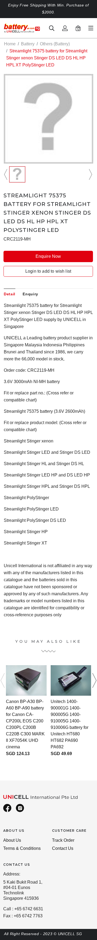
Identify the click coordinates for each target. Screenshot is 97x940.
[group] (17, 174)
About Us (12, 840)
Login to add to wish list (48, 271)
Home (10, 44)
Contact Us (62, 848)
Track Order (63, 840)
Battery (27, 44)
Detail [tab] (9, 294)
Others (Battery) (55, 44)
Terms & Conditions (22, 848)
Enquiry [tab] (30, 294)
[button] (6, 174)
